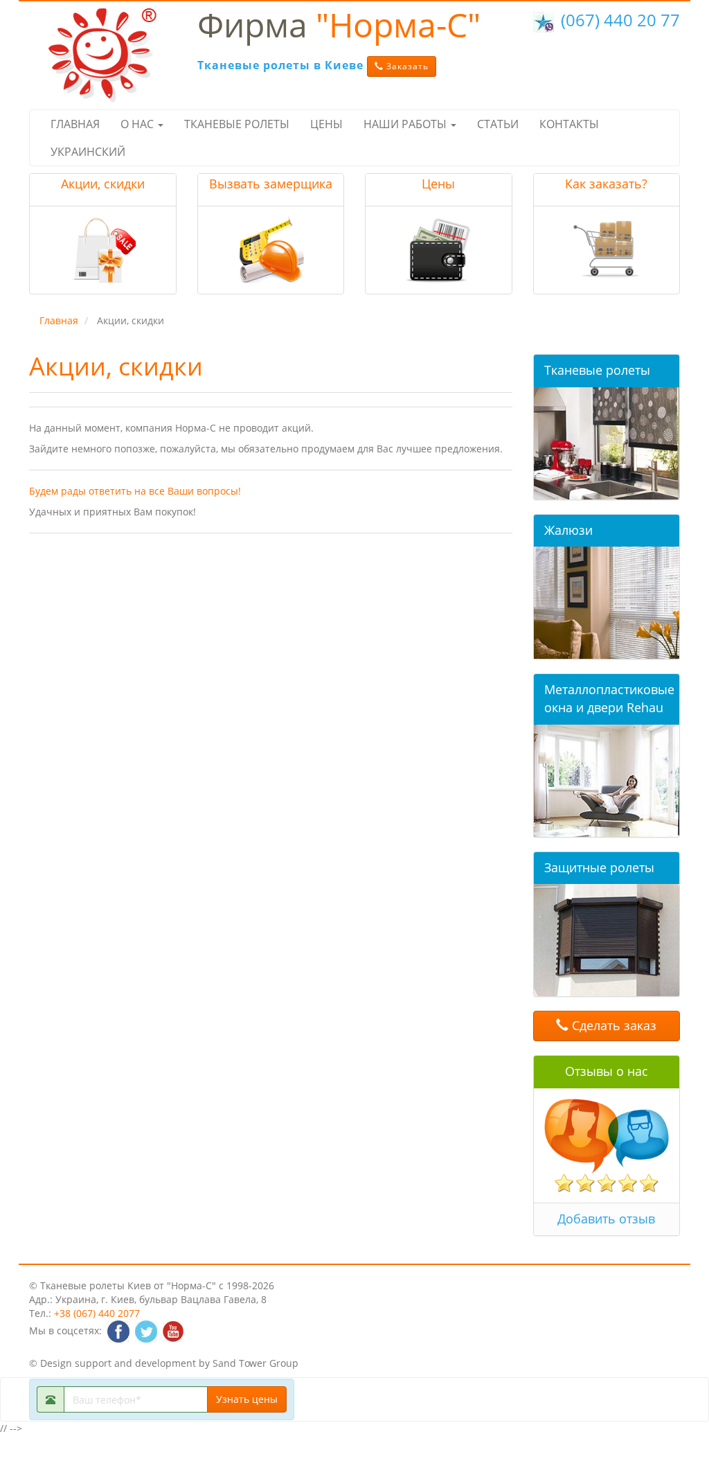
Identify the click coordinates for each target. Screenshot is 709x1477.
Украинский (88, 151)
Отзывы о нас (606, 1071)
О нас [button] (138, 124)
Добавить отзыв (606, 1218)
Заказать (406, 66)
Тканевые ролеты (236, 124)
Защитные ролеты (599, 867)
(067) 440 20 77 (620, 19)
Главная (75, 124)
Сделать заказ (612, 1025)
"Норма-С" (339, 24)
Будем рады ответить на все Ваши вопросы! (135, 490)
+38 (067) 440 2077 (97, 1313)
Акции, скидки (103, 183)
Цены (326, 124)
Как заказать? (606, 183)
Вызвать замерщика (270, 183)
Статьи (498, 124)
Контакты (569, 124)
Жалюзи (568, 530)
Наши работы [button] (406, 124)
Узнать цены (247, 1399)
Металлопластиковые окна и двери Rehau (609, 698)
